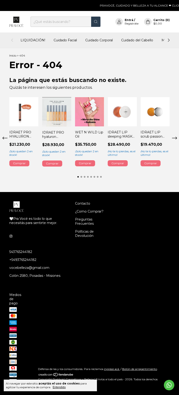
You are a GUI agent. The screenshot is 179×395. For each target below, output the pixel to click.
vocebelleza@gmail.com (29, 268)
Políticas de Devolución (84, 233)
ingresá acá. (112, 369)
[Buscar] (95, 22)
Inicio (12, 55)
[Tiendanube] (56, 375)
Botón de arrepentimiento (139, 369)
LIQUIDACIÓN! (33, 40)
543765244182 (20, 252)
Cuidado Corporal (99, 40)
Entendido (59, 387)
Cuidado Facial (65, 40)
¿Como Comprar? (89, 211)
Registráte (131, 23)
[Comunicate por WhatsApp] (169, 385)
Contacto (82, 203)
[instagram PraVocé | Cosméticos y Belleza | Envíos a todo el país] (11, 236)
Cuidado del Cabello (137, 40)
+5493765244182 (22, 260)
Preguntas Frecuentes (84, 221)
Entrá (129, 20)
